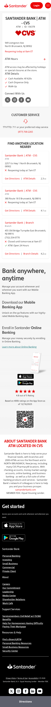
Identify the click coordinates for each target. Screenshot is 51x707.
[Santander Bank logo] (15, 5)
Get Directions (12, 178)
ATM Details (29, 178)
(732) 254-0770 (12, 237)
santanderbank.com (25, 489)
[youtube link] (28, 100)
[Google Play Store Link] (25, 384)
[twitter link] (7, 100)
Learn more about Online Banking (19, 346)
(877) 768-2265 (25, 131)
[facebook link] (21, 100)
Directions (25, 701)
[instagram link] (14, 100)
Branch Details (30, 253)
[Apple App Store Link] (25, 378)
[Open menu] (48, 5)
